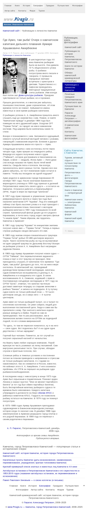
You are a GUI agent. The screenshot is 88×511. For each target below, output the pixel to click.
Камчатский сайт (11, 30)
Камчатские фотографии (71, 137)
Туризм (42, 10)
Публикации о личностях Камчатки (17, 55)
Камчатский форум (70, 213)
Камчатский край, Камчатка (73, 219)
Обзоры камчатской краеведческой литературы (72, 76)
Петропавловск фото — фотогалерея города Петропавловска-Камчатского (73, 179)
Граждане (50, 5)
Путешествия (63, 5)
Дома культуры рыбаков (31, 95)
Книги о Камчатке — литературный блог (73, 192)
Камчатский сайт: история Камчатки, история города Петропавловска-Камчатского (38, 454)
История (26, 5)
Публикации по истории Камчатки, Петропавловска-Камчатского (73, 56)
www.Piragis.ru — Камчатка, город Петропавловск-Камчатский (39, 506)
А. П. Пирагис (14, 428)
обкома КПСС (45, 392)
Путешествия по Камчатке (73, 107)
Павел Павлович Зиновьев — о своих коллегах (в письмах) (33, 480)
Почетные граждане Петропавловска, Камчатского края (73, 98)
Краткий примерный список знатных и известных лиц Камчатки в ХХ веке (40, 466)
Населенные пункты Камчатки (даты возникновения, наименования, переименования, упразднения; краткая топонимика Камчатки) (37, 461)
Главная (8, 5)
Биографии (38, 5)
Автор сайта (10, 10)
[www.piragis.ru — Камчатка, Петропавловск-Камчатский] (18, 20)
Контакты (22, 10)
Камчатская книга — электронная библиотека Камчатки (73, 203)
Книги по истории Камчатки (73, 67)
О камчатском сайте (72, 126)
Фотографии (77, 5)
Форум (32, 10)
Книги (17, 5)
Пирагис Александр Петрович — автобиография (72, 116)
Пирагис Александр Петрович (39, 502)
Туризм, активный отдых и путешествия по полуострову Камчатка (74, 163)
